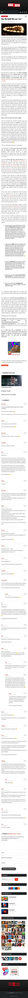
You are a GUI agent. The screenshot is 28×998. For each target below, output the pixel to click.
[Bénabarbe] (16, 924)
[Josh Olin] (3, 935)
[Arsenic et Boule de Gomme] (10, 924)
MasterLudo (3, 433)
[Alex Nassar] (6, 924)
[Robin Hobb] (3, 946)
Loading (10, 196)
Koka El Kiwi (3, 404)
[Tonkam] (20, 946)
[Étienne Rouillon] (20, 927)
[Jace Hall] (16, 931)
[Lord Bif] (3, 938)
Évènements (4, 16)
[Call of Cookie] (20, 924)
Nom (2, 852)
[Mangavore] (10, 938)
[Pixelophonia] (23, 942)
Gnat (2, 809)
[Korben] (6, 935)
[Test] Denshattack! (12, 897)
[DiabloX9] (10, 927)
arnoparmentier (4, 580)
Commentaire (4, 840)
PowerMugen (3, 442)
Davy (14, 166)
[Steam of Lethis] (13, 946)
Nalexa (2, 648)
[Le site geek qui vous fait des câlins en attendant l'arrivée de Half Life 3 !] (14, 7)
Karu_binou (3, 570)
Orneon (2, 712)
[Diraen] (13, 927)
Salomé (18, 166)
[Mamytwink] (6, 938)
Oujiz (2, 452)
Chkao (21, 179)
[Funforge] (10, 931)
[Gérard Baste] (13, 931)
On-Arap (2, 545)
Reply (25, 403)
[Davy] (6, 927)
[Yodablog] (10, 949)
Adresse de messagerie (6, 857)
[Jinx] (20, 931)
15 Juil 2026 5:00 (12, 898)
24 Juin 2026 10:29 (12, 905)
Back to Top (14, 996)
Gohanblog (3, 761)
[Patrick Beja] (20, 942)
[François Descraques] (3, 931)
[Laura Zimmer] (13, 935)
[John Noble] (23, 931)
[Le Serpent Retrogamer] (13, 960)
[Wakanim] (6, 949)
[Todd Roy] (16, 946)
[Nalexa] (3, 942)
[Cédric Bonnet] (3, 927)
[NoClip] (10, 942)
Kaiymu (2, 735)
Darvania (2, 530)
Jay (14, 179)
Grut (2, 824)
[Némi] (6, 942)
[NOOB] (13, 942)
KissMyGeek (12, 992)
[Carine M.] (23, 924)
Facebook (10, 206)
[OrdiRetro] (16, 960)
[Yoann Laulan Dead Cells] (10, 935)
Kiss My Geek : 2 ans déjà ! (6, 391)
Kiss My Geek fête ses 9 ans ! (6, 387)
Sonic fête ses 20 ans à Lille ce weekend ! (8, 394)
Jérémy (10, 693)
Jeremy (2, 558)
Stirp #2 (9, 169)
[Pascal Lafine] (16, 942)
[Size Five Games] (10, 946)
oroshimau (3, 725)
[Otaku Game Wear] (20, 960)
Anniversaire (5, 365)
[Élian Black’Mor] (16, 927)
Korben (23, 166)
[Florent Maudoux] (23, 927)
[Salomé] (6, 946)
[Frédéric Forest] (6, 931)
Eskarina (13, 21)
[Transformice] (23, 946)
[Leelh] (20, 935)
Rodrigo (2, 481)
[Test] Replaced (12, 910)
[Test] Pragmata (12, 903)
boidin (2, 789)
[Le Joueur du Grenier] (16, 935)
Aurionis (2, 420)
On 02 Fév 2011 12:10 (5, 21)
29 (25, 16)
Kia (1, 603)
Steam (17, 206)
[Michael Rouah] (20, 938)
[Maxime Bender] (13, 938)
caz (2, 625)
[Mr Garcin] (23, 938)
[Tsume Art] (3, 949)
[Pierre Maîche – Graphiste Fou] (3, 960)
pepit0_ (2, 506)
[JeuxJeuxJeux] (10, 960)
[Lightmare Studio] (23, 935)
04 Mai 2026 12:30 (12, 911)
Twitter (14, 206)
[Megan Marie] (16, 938)
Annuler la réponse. (16, 834)
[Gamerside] (6, 960)
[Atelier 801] (13, 924)
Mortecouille (3, 490)
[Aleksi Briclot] (3, 924)
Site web (3, 862)
